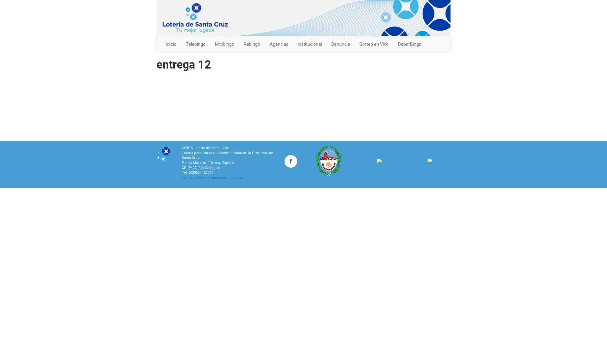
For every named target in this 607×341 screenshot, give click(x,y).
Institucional (310, 44)
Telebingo (195, 44)
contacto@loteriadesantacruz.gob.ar (212, 178)
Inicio (171, 44)
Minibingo (224, 44)
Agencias (279, 44)
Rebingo (252, 44)
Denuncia (340, 44)
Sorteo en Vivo (374, 44)
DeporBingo (409, 44)
